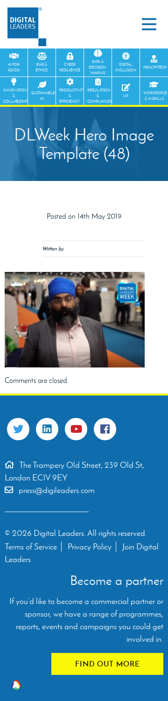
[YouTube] (76, 429)
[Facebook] (105, 429)
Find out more (107, 663)
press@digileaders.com (57, 490)
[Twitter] (18, 429)
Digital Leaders (26, 26)
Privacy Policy (90, 546)
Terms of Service (31, 546)
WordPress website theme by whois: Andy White (16, 685)
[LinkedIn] (47, 429)
